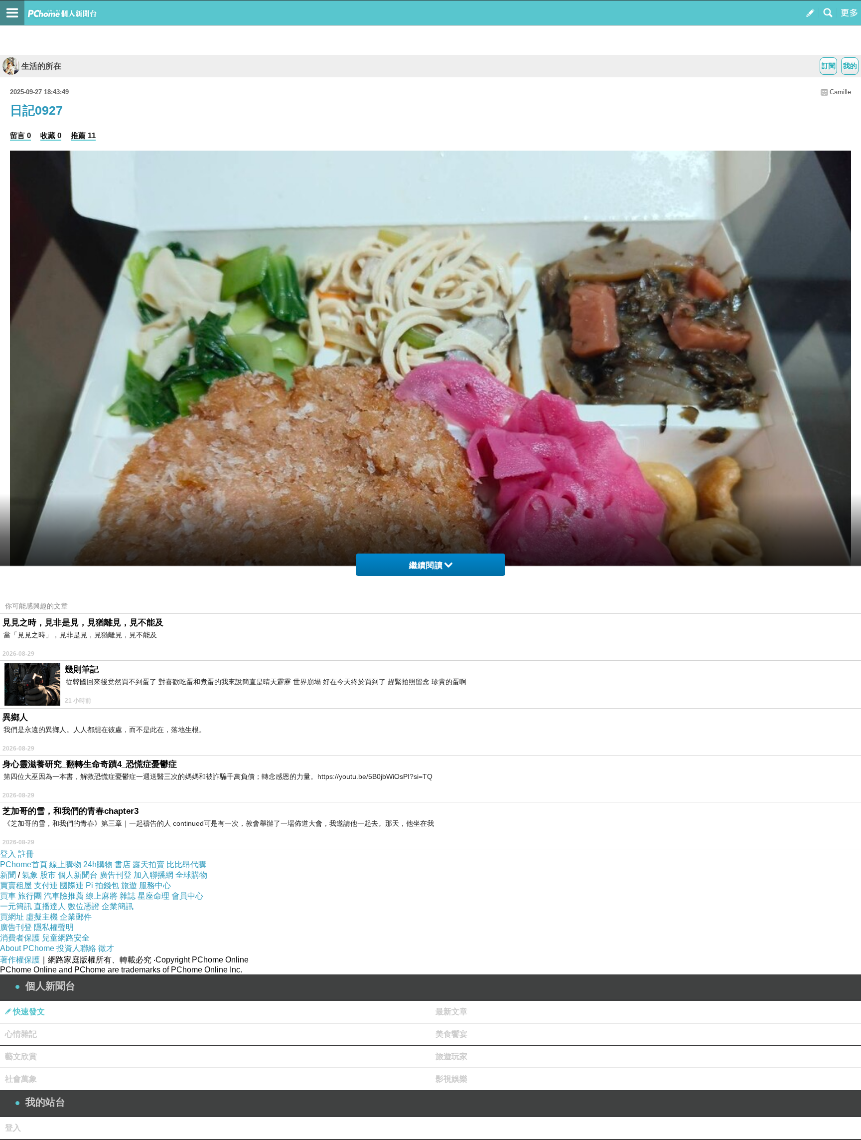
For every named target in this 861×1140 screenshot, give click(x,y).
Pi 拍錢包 (102, 885)
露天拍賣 (148, 864)
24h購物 (98, 864)
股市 (48, 875)
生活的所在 (41, 66)
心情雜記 (21, 1034)
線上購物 (65, 864)
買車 (8, 896)
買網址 (12, 917)
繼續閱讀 (426, 565)
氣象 (30, 875)
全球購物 (191, 875)
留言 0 (20, 135)
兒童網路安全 (66, 938)
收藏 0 (50, 135)
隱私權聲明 (54, 927)
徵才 (106, 948)
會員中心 (187, 896)
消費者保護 (20, 938)
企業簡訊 (118, 906)
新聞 (8, 875)
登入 (8, 854)
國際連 (72, 885)
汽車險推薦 (64, 896)
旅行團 (30, 896)
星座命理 (153, 896)
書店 (123, 864)
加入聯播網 (153, 875)
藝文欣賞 (21, 1056)
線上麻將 (102, 896)
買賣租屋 (16, 885)
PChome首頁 (23, 864)
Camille (840, 92)
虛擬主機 (42, 917)
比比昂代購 (186, 864)
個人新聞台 (78, 875)
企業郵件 (76, 917)
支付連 (46, 885)
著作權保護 (20, 959)
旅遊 (129, 885)
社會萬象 (21, 1079)
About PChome (27, 948)
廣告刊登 (116, 875)
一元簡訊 (16, 906)
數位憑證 (84, 906)
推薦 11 (83, 135)
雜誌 (128, 896)
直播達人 (50, 906)
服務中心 (155, 885)
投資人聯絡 (76, 948)
